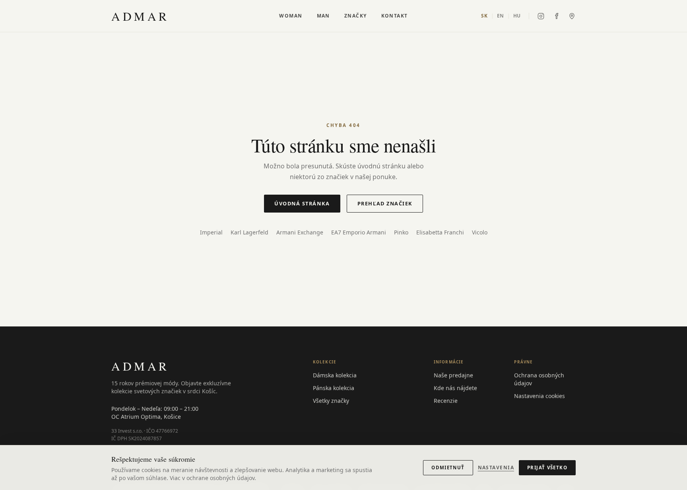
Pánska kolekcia (333, 388)
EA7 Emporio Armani (358, 232)
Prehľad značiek (385, 203)
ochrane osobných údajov (220, 478)
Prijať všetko (547, 467)
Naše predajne (453, 375)
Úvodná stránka (302, 203)
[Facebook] (556, 16)
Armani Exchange (299, 232)
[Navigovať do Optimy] (572, 16)
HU (517, 16)
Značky (355, 16)
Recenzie (446, 400)
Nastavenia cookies (539, 396)
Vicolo (479, 232)
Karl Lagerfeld (249, 232)
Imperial (211, 232)
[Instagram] (541, 16)
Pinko (401, 232)
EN (500, 16)
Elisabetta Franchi (440, 232)
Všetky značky (331, 400)
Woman (290, 16)
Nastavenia (496, 468)
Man (323, 16)
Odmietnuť (447, 467)
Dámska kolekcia (335, 375)
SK (484, 16)
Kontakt (394, 16)
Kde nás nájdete (455, 388)
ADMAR (140, 16)
